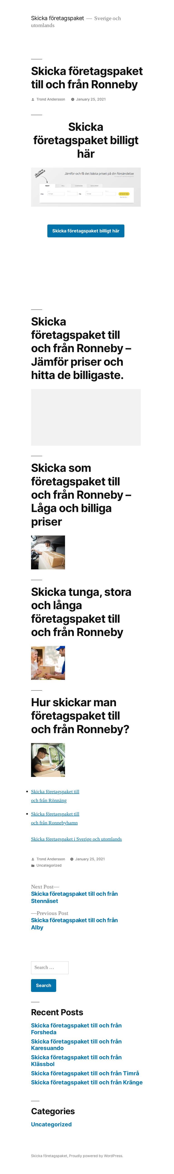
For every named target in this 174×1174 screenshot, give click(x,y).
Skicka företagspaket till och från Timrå (85, 1073)
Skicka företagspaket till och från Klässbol (76, 1060)
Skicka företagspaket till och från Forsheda (76, 1029)
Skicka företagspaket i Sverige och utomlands (76, 839)
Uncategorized (49, 865)
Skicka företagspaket (57, 18)
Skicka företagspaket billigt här (85, 231)
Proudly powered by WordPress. (96, 1156)
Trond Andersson (50, 99)
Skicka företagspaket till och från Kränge (87, 1082)
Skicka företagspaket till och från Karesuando (76, 1045)
